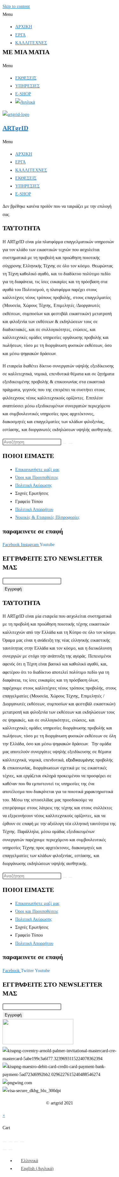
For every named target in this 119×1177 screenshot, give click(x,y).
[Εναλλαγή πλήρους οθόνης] (10, 1141)
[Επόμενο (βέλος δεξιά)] (10, 1149)
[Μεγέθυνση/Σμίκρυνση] (5, 1141)
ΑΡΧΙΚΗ (23, 26)
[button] (59, 14)
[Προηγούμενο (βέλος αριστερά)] (5, 1149)
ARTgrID (15, 127)
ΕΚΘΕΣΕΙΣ (25, 78)
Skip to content (16, 6)
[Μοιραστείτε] (16, 1141)
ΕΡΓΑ (20, 35)
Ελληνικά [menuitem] (29, 1160)
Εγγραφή (13, 589)
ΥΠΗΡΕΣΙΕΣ (27, 86)
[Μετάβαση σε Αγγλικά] (25, 102)
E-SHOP (23, 94)
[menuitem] (26, 1160)
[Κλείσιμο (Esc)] (22, 1141)
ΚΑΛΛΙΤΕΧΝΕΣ (31, 43)
